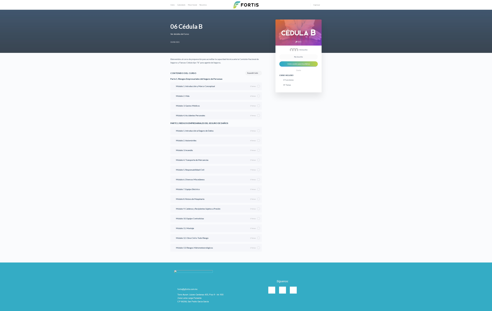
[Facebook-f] (293, 290)
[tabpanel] (216, 60)
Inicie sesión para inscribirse (298, 64)
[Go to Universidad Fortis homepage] (246, 4)
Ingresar (316, 5)
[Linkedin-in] (282, 290)
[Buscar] (307, 4)
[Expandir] (173, 86)
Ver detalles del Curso (179, 34)
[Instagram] (271, 290)
